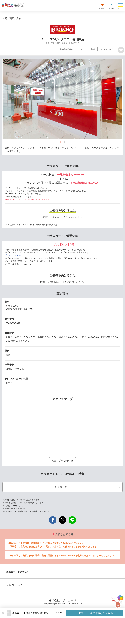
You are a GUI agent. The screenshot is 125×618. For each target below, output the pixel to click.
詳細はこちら (62, 486)
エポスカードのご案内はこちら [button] (93, 613)
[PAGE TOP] (116, 603)
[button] (67, 613)
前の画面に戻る (13, 18)
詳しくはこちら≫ (13, 255)
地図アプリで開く (61, 460)
